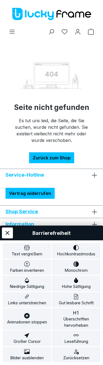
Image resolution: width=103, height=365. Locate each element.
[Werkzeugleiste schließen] (7, 232)
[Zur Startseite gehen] (51, 14)
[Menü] (12, 31)
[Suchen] (51, 31)
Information (19, 224)
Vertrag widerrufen (30, 193)
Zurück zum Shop (52, 157)
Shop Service (21, 211)
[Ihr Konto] (77, 31)
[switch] (27, 251)
